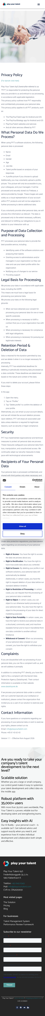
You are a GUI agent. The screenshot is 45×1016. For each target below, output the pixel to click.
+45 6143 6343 (18, 883)
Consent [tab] (8, 487)
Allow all (22, 526)
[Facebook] (20, 1007)
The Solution (9, 902)
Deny (22, 534)
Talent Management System (16, 921)
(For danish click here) (10, 81)
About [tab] (36, 487)
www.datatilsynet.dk (9, 686)
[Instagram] (17, 1007)
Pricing (6, 905)
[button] (38, 4)
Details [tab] (22, 487)
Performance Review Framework (18, 924)
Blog (5, 909)
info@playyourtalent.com (17, 729)
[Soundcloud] (24, 1007)
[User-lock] (27, 1007)
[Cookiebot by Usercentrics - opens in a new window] (32, 480)
